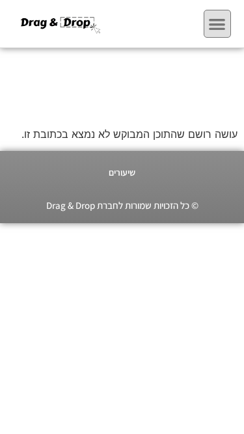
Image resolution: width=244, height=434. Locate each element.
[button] (218, 24)
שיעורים (122, 172)
